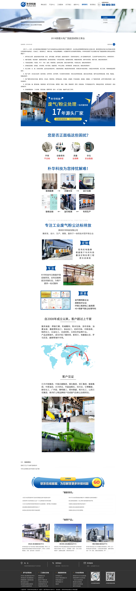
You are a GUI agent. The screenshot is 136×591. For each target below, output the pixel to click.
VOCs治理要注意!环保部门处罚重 (30, 469)
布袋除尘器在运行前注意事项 (76, 510)
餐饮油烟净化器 (24, 582)
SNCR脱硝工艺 (59, 582)
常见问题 (105, 20)
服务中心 (76, 4)
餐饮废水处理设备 (77, 582)
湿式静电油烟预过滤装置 (27, 584)
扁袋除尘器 (41, 578)
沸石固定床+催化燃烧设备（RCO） (28, 578)
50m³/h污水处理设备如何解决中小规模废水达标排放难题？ (83, 497)
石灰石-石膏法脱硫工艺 (61, 578)
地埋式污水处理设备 (78, 584)
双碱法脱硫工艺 (59, 580)
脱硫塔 (57, 584)
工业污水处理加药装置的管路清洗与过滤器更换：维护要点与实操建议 (39, 504)
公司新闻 (105, 22)
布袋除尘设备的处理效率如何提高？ (77, 504)
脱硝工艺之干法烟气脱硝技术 (29, 465)
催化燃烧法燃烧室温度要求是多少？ (31, 507)
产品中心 (52, 4)
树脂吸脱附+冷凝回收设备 (27, 580)
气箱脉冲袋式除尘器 (43, 586)
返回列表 (110, 44)
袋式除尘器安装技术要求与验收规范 (31, 510)
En (99, 4)
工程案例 (60, 4)
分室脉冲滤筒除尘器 (43, 582)
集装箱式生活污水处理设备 (79, 575)
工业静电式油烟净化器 (26, 586)
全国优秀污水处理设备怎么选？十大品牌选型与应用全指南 (36, 500)
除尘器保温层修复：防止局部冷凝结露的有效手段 (81, 500)
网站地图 (75, 589)
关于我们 (68, 4)
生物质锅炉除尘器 (42, 584)
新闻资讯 (85, 4)
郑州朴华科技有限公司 (67, 589)
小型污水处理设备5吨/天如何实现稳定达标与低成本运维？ (36, 497)
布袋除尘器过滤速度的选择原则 (76, 507)
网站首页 (44, 4)
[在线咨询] (68, 482)
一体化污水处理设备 (78, 580)
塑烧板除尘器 (41, 575)
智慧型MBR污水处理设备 (79, 578)
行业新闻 (105, 17)
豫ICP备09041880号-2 (49, 589)
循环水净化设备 (77, 586)
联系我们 (93, 4)
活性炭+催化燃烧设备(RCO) (28, 575)
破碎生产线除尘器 (42, 580)
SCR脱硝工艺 (59, 575)
